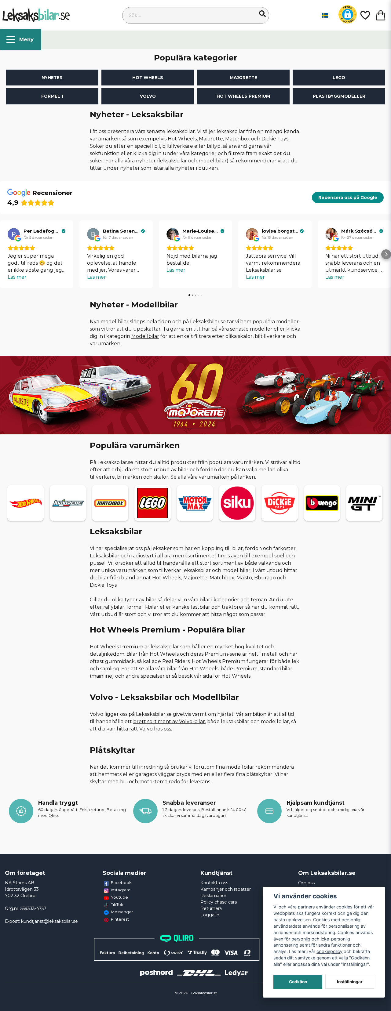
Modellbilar (145, 336)
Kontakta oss (214, 883)
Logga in (209, 915)
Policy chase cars (218, 902)
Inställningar (350, 981)
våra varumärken (208, 477)
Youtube (119, 897)
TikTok (117, 904)
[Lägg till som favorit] (365, 15)
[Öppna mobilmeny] (20, 39)
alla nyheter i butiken (191, 168)
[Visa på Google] (14, 234)
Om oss (306, 883)
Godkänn (298, 981)
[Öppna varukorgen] (381, 15)
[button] (262, 13)
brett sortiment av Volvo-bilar (169, 721)
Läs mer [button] (17, 277)
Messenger (122, 911)
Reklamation (214, 895)
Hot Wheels (235, 676)
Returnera (211, 908)
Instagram (120, 889)
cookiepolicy (329, 951)
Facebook (121, 882)
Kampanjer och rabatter (225, 889)
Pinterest (120, 919)
